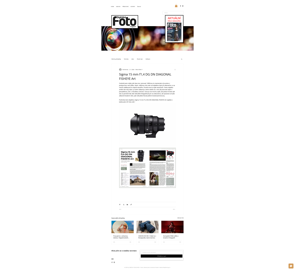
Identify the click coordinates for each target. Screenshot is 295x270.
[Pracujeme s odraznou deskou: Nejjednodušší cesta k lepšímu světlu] (122, 227)
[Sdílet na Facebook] (120, 204)
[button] (176, 5)
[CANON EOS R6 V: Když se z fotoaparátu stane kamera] (147, 227)
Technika (126, 59)
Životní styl (140, 59)
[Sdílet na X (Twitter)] (123, 204)
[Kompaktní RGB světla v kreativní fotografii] (172, 227)
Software (148, 59)
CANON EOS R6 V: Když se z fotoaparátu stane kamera (147, 237)
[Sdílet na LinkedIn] (127, 204)
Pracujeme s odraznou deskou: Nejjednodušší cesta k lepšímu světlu (120, 237)
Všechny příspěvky (116, 59)
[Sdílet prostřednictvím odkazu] (131, 204)
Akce (133, 59)
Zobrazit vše (180, 218)
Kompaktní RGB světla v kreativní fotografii (171, 237)
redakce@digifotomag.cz (164, 267)
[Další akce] (175, 69)
